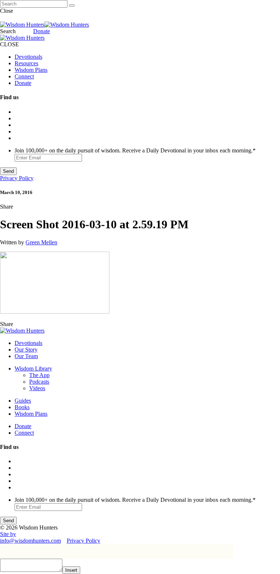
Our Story (26, 349)
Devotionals (28, 57)
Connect (24, 76)
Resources (26, 63)
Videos (37, 388)
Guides (23, 400)
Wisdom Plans (31, 70)
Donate (41, 31)
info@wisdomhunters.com (30, 541)
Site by (8, 534)
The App (39, 375)
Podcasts (39, 382)
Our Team (26, 356)
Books (22, 407)
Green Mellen (41, 242)
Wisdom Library (33, 368)
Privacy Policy (17, 178)
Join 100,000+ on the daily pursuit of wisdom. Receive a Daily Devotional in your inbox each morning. (135, 150)
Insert (71, 570)
